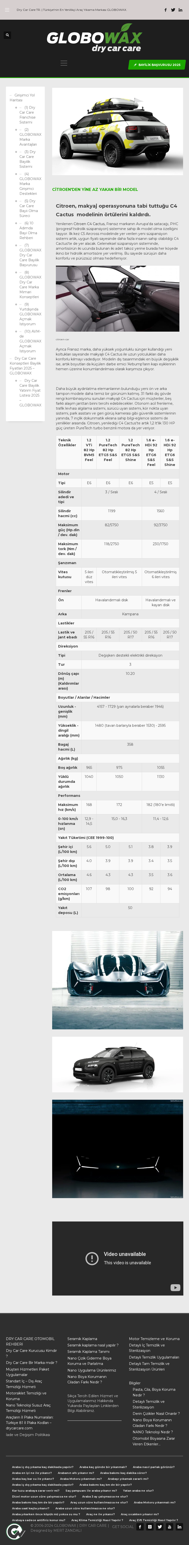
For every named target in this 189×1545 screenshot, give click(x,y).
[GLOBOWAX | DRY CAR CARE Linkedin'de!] (180, 10)
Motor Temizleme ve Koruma (154, 1339)
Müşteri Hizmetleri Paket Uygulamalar (27, 1372)
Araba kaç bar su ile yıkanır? (33, 1479)
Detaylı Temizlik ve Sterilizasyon (149, 1404)
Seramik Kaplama (82, 1339)
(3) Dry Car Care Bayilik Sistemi (27, 159)
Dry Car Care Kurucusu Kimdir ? (31, 1353)
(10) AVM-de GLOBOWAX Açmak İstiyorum (30, 341)
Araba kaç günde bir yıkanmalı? (103, 1467)
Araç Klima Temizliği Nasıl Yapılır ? (97, 1520)
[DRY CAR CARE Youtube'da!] (169, 1526)
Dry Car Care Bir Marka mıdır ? (31, 1362)
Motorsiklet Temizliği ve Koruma (26, 1396)
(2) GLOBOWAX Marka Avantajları (30, 137)
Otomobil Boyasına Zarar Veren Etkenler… (154, 1441)
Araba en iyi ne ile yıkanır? (32, 1473)
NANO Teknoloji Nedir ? (153, 1432)
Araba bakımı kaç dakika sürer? (123, 1473)
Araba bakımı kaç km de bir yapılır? (105, 1484)
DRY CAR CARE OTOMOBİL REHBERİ (30, 1341)
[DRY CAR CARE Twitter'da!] (159, 1526)
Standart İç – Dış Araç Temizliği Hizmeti (24, 1384)
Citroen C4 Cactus (89, 224)
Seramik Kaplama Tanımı (88, 1351)
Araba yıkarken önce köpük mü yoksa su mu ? (46, 1514)
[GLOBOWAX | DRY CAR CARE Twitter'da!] (173, 10)
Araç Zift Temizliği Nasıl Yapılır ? (153, 1520)
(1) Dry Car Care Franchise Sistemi (27, 114)
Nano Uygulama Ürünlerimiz (91, 1370)
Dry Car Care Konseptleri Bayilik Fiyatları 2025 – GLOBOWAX (25, 365)
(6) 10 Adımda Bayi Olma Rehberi (28, 230)
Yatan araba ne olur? (138, 1490)
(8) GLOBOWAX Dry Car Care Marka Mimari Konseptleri (30, 284)
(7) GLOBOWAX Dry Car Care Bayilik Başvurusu (30, 255)
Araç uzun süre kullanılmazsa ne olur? (99, 1502)
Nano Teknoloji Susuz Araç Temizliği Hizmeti (28, 1408)
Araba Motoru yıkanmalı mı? (81, 1479)
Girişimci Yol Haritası (22, 97)
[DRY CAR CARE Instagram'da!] (150, 1526)
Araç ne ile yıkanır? (100, 1514)
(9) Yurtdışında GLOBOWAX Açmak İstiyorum (30, 314)
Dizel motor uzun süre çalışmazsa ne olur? (44, 1496)
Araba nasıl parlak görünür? (153, 1467)
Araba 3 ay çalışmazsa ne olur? (105, 1496)
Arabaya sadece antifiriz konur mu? (38, 1520)
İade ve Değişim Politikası (28, 1435)
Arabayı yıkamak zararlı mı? (128, 1479)
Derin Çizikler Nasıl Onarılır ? (156, 1413)
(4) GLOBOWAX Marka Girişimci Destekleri (30, 184)
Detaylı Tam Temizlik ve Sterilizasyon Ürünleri (149, 1366)
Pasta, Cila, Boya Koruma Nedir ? (154, 1392)
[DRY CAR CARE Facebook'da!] (140, 1526)
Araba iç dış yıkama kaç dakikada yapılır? (42, 1467)
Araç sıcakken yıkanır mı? (140, 1514)
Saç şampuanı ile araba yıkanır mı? (91, 1490)
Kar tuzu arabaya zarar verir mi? (35, 1490)
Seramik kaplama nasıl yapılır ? (93, 1345)
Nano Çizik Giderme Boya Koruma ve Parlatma (89, 1361)
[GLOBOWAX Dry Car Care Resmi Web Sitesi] (179, 1526)
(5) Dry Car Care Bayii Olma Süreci (28, 208)
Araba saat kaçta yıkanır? (30, 1508)
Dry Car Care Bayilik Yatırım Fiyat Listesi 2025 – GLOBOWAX (30, 392)
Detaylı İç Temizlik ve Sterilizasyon (147, 1348)
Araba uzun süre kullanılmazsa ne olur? (85, 1508)
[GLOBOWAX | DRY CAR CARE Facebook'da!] (165, 10)
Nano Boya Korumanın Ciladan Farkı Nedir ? (87, 1379)
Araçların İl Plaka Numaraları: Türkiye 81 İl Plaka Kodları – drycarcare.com (29, 1423)
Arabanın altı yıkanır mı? (76, 1473)
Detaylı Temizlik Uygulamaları (154, 1357)
